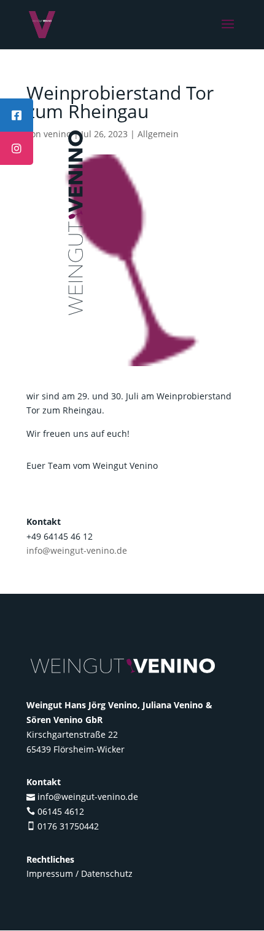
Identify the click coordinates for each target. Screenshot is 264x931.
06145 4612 (60, 811)
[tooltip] (16, 115)
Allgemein (158, 134)
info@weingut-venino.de (76, 550)
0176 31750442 (68, 826)
